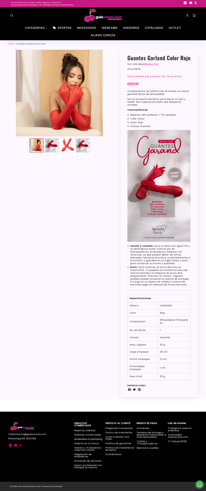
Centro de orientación (119, 432)
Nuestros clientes (85, 430)
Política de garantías (118, 443)
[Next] (112, 93)
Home (11, 44)
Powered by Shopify (52, 486)
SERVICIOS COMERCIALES (82, 424)
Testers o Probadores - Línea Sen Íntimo (88, 449)
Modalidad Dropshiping (88, 439)
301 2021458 (29, 438)
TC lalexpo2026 (177, 441)
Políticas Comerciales (87, 434)
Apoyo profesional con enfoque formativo (88, 466)
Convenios (143, 428)
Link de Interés (177, 423)
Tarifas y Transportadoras (147, 442)
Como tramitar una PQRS (117, 438)
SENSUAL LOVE (150, 64)
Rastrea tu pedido (147, 448)
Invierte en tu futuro (86, 443)
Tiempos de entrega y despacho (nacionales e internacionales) (151, 435)
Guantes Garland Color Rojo (31, 44)
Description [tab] (132, 83)
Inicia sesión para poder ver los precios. (155, 76)
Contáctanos (113, 454)
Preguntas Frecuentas (119, 428)
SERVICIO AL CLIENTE (117, 423)
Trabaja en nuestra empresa (179, 429)
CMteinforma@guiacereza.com (27, 434)
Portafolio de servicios (88, 461)
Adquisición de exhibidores (83, 455)
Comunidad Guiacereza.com (178, 436)
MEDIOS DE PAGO (147, 423)
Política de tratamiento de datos (119, 449)
